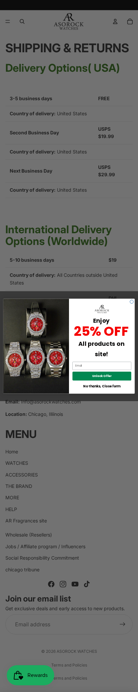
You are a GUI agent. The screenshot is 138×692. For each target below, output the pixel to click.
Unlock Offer (102, 376)
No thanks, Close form (101, 386)
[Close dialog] (131, 301)
